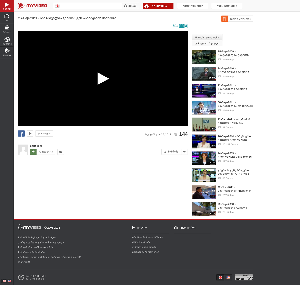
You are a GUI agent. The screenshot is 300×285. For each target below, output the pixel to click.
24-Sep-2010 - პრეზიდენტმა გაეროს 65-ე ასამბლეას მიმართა (233, 70)
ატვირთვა (159, 6)
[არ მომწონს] (184, 152)
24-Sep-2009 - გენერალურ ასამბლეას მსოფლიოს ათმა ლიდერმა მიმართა (235, 155)
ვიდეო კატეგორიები (145, 252)
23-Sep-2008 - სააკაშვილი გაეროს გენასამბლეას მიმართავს (232, 206)
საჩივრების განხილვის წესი (36, 247)
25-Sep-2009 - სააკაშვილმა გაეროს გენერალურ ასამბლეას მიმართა (235, 53)
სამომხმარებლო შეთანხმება (37, 237)
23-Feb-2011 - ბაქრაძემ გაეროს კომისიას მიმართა (234, 121)
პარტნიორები (141, 242)
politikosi (36, 146)
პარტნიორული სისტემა (66, 257)
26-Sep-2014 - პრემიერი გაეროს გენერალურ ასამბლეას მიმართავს (234, 138)
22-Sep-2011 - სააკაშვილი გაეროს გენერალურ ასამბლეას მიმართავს (235, 87)
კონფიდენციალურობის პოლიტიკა (41, 242)
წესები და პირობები (31, 252)
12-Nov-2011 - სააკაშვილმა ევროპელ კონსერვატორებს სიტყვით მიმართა (234, 189)
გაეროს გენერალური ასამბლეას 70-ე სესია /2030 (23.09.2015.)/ (233, 172)
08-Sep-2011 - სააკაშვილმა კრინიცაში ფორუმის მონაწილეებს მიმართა (235, 104)
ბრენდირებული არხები (34, 257)
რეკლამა (24, 261)
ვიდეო (142, 227)
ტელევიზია (187, 227)
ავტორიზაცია (193, 6)
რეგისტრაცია (227, 6)
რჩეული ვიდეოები (144, 247)
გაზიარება (44, 133)
